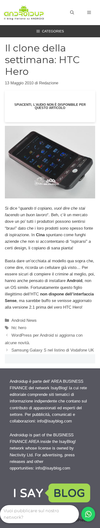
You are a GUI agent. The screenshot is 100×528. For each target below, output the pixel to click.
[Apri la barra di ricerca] (72, 13)
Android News (24, 320)
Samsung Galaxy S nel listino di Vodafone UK (52, 350)
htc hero (18, 327)
